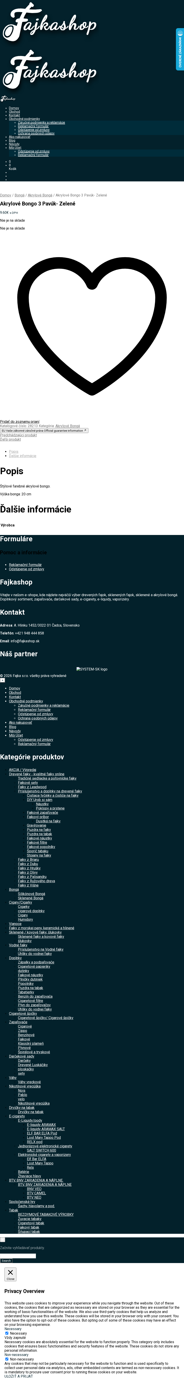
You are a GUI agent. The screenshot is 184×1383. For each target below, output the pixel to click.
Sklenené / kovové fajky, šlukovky (35, 932)
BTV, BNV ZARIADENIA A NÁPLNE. (36, 1180)
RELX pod (34, 1142)
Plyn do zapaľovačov (34, 1005)
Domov (14, 108)
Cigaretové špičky (23, 1013)
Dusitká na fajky (48, 821)
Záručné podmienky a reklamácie (41, 122)
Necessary (18, 1333)
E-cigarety (17, 1116)
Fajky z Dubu (28, 864)
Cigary (23, 915)
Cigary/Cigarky (20, 902)
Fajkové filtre (37, 842)
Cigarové (25, 1026)
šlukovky (25, 941)
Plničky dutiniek (30, 979)
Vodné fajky (18, 945)
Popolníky (26, 983)
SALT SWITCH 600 (41, 1150)
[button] (10, 161)
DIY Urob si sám (39, 800)
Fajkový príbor (38, 817)
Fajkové (24, 1039)
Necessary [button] (13, 1329)
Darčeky (24, 1060)
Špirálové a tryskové (34, 1052)
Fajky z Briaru (28, 859)
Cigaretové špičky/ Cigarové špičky (45, 1018)
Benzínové (26, 1035)
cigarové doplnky (31, 911)
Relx (30, 1167)
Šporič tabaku (37, 851)
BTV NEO (34, 1197)
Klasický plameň (31, 1043)
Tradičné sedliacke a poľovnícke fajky (47, 778)
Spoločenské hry (22, 1202)
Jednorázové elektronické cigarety (45, 1146)
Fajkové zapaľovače (42, 812)
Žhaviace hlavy (29, 1176)
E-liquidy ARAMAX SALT (46, 1129)
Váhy (13, 1078)
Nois (21, 1090)
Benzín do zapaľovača (35, 996)
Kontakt (14, 115)
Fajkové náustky (39, 838)
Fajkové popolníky (41, 847)
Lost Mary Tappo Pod (44, 1137)
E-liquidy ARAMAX (41, 1125)
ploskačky (26, 1069)
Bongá (19, 195)
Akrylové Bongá (40, 195)
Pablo (22, 1095)
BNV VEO (34, 1189)
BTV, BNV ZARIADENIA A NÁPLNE (45, 1184)
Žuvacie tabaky (30, 1219)
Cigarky (24, 907)
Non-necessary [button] (16, 1355)
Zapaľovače (18, 1022)
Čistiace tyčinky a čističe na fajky (53, 795)
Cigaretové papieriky (34, 966)
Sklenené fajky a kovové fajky (41, 936)
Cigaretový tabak (31, 1223)
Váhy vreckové (29, 1082)
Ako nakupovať (19, 137)
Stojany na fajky (39, 855)
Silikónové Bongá (31, 894)
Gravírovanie (36, 825)
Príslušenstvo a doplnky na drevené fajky (50, 791)
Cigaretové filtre (30, 1001)
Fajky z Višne (28, 885)
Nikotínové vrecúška (25, 1086)
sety (21, 1073)
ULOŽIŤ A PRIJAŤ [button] (18, 1376)
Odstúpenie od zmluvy (34, 129)
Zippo (22, 1031)
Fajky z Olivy (28, 872)
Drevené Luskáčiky (33, 1065)
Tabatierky (26, 992)
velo (21, 1099)
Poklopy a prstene (50, 808)
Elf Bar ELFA (36, 1159)
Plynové (24, 1048)
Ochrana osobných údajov (36, 133)
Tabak (13, 1210)
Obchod (14, 111)
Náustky (42, 804)
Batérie (23, 1172)
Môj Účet (15, 147)
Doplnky (15, 958)
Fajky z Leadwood (32, 787)
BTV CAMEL (36, 1193)
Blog (12, 140)
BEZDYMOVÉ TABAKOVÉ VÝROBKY (46, 1214)
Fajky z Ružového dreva (36, 881)
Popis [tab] (13, 451)
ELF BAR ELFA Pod (42, 1133)
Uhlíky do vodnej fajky (35, 954)
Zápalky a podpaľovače (36, 962)
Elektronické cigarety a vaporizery (44, 1155)
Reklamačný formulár (33, 126)
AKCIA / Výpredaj (22, 770)
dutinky (23, 971)
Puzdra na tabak (39, 834)
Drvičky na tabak (22, 1107)
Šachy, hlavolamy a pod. (36, 1206)
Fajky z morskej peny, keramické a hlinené (41, 928)
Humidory (25, 919)
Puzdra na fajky (39, 830)
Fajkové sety (28, 783)
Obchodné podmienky (24, 119)
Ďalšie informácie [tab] (22, 456)
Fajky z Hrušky (29, 868)
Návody (14, 144)
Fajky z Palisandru (32, 877)
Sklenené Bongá (30, 898)
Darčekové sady (21, 1056)
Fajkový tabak (28, 1227)
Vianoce (15, 924)
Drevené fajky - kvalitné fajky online (36, 774)
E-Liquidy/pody (30, 1120)
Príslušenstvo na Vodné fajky (41, 949)
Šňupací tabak (29, 1232)
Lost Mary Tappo (40, 1163)
